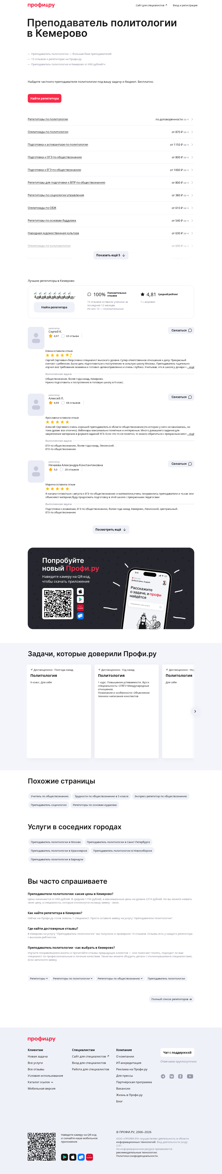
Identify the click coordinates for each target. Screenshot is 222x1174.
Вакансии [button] (123, 1088)
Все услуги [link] (35, 1063)
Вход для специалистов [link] (89, 1063)
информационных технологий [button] (136, 1142)
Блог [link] (119, 1101)
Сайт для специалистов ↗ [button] (90, 1056)
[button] (181, 330)
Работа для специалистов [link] (90, 1069)
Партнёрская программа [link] (134, 1082)
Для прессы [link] (124, 1076)
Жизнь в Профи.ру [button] (129, 1095)
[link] (44, 98)
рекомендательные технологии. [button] (136, 1152)
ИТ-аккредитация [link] (128, 1063)
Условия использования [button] (45, 1076)
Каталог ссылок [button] (39, 1082)
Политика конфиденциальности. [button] (137, 1156)
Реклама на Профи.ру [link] (131, 1069)
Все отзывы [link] (36, 1069)
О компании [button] (125, 1056)
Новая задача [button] (38, 1056)
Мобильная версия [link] (42, 1088)
